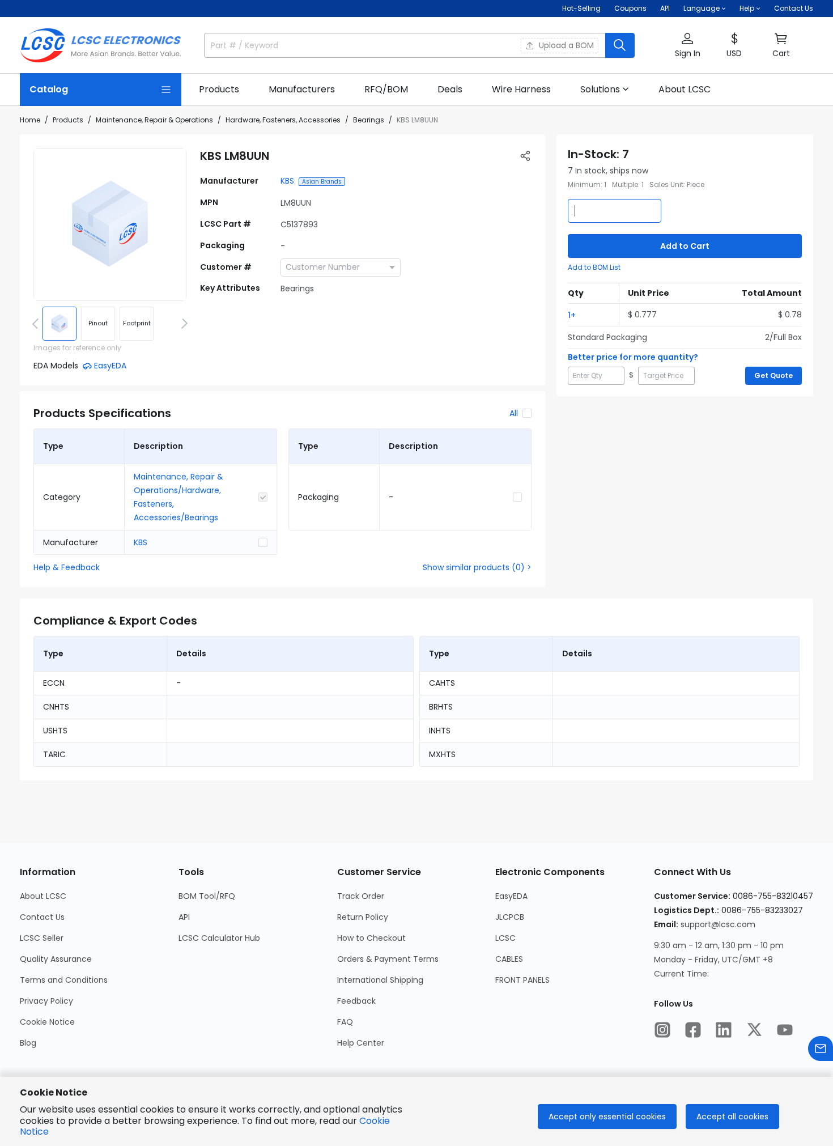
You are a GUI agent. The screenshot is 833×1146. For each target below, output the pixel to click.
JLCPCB (509, 917)
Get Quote (773, 375)
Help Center (360, 1043)
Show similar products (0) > (477, 567)
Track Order (360, 896)
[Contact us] (820, 1048)
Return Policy (362, 917)
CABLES (509, 959)
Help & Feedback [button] (66, 567)
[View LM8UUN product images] (109, 224)
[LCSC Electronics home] (100, 45)
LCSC (505, 938)
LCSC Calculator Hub (219, 938)
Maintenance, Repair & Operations (154, 120)
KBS (287, 180)
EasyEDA (511, 896)
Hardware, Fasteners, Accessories (283, 120)
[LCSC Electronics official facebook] (693, 1029)
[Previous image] (37, 324)
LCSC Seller (41, 938)
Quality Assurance (56, 959)
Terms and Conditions (64, 980)
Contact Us (793, 8)
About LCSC (43, 896)
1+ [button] (572, 315)
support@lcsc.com (718, 924)
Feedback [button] (356, 1001)
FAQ (345, 1022)
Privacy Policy (46, 1001)
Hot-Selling (581, 8)
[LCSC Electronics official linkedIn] (723, 1029)
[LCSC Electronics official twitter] (754, 1029)
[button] (687, 46)
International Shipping (380, 980)
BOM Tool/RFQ (206, 896)
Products (68, 120)
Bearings (368, 120)
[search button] (620, 45)
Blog (28, 1043)
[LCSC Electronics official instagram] (662, 1029)
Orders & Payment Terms (388, 959)
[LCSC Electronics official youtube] (784, 1029)
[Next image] (182, 324)
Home (30, 120)
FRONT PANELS (522, 980)
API (665, 8)
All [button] (513, 413)
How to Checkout (371, 938)
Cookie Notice (47, 1022)
